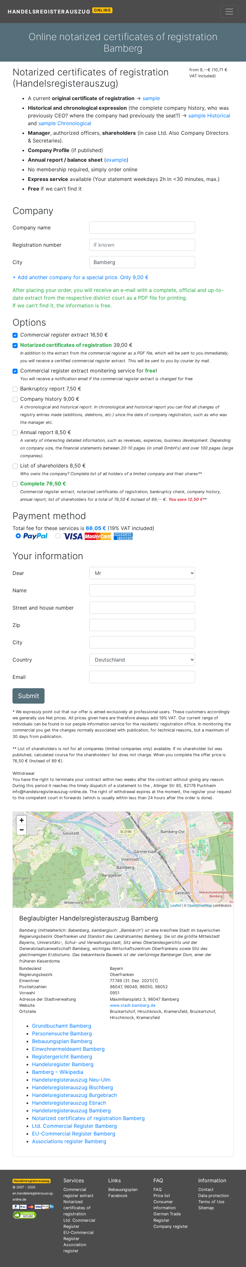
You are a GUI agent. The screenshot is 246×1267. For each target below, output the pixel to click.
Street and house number (43, 607)
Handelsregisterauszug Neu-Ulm (71, 1079)
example (116, 160)
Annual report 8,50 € (45, 432)
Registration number (37, 245)
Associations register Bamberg (69, 1141)
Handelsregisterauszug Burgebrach (74, 1095)
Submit (28, 696)
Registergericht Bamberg (62, 1056)
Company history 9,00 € (49, 399)
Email (19, 677)
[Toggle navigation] (229, 11)
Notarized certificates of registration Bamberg (88, 1118)
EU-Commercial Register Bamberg (73, 1133)
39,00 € (76, 345)
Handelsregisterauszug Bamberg (71, 1110)
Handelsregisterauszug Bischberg (72, 1087)
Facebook (117, 1195)
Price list (161, 1195)
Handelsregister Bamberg (63, 1064)
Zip (16, 625)
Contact (206, 1189)
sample (151, 98)
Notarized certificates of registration (77, 1207)
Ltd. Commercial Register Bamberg (74, 1126)
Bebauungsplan (122, 1189)
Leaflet (175, 905)
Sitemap (206, 1207)
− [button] (22, 830)
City (17, 262)
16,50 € (64, 334)
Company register (170, 1226)
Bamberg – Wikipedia (57, 1072)
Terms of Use (211, 1201)
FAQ (157, 1189)
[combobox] (142, 227)
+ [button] (22, 820)
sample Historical (209, 115)
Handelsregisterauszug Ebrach (69, 1103)
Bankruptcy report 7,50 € (50, 388)
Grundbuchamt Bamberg (61, 1026)
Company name (31, 227)
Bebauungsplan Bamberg (62, 1041)
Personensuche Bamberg (62, 1033)
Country (22, 659)
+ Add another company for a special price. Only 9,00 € (80, 277)
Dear (18, 573)
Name (19, 590)
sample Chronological (64, 123)
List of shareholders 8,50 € (53, 465)
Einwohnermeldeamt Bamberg (68, 1049)
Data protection (213, 1195)
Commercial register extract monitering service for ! (88, 370)
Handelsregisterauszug (59, 11)
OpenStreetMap (199, 905)
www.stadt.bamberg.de (132, 1005)
